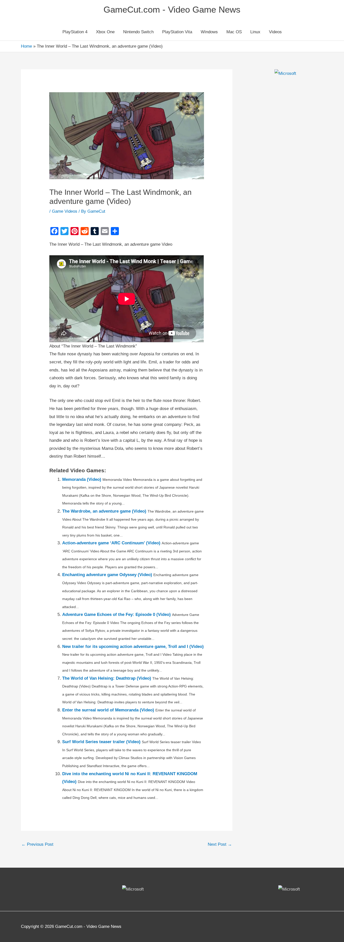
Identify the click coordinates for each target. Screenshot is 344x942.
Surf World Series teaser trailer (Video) (101, 741)
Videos (275, 31)
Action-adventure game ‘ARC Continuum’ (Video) (111, 543)
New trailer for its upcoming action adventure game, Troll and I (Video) (133, 646)
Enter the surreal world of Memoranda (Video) (108, 710)
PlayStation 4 (74, 31)
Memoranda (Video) (81, 479)
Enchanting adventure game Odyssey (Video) (107, 574)
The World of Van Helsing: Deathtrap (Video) (106, 678)
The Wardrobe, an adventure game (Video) (104, 511)
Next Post (220, 844)
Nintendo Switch (138, 31)
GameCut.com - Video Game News (172, 9)
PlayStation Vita (177, 31)
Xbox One (105, 31)
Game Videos (64, 211)
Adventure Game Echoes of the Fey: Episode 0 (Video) (116, 614)
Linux (255, 31)
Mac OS (234, 31)
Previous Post (37, 844)
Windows (209, 31)
